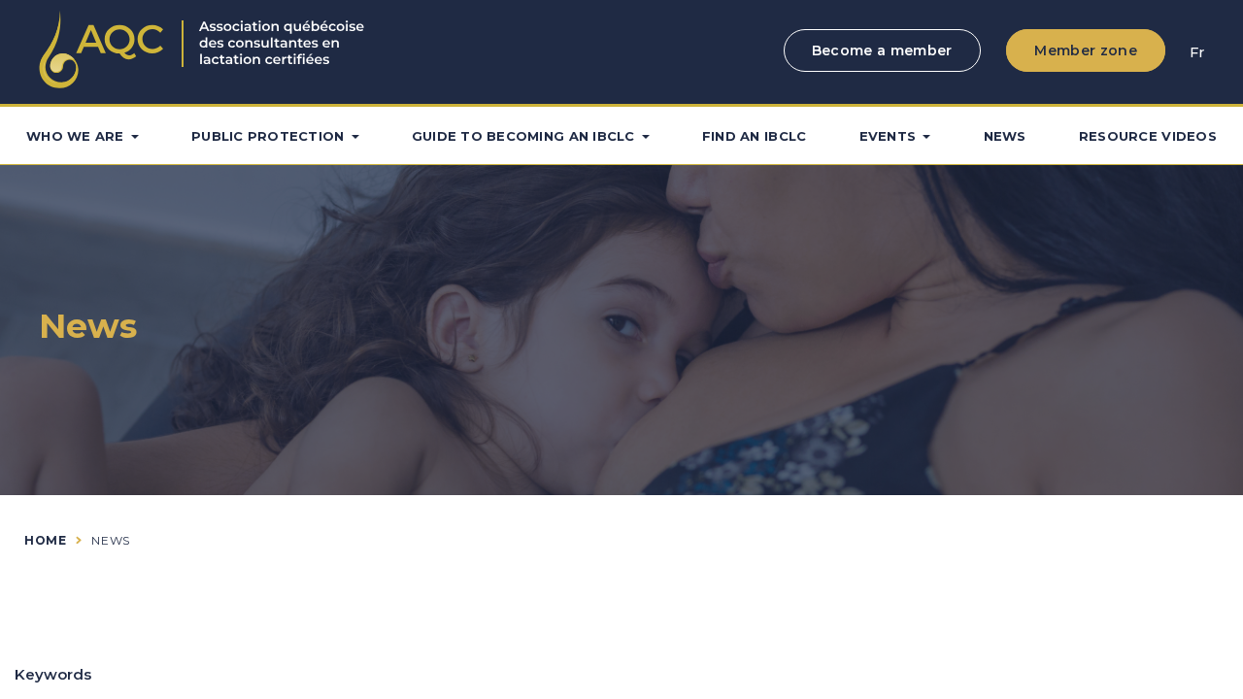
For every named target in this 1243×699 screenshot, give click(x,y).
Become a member (882, 50)
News (1005, 136)
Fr (1197, 52)
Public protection (267, 136)
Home (45, 540)
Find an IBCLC (754, 136)
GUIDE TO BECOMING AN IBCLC (523, 136)
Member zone (1085, 50)
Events (888, 136)
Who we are (75, 136)
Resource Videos (1148, 136)
